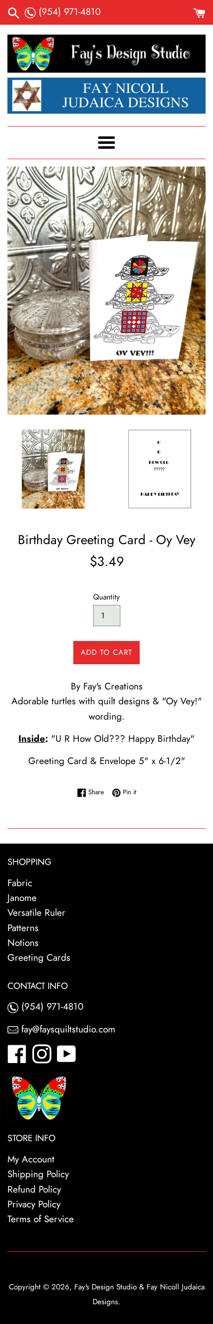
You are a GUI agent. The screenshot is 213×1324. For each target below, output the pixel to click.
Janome (22, 897)
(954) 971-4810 (68, 11)
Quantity (106, 597)
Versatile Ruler (36, 912)
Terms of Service (40, 1219)
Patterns (23, 928)
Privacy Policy (33, 1204)
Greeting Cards (38, 957)
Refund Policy (34, 1189)
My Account (30, 1159)
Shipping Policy (38, 1174)
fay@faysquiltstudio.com (66, 1029)
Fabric (19, 883)
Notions (23, 942)
